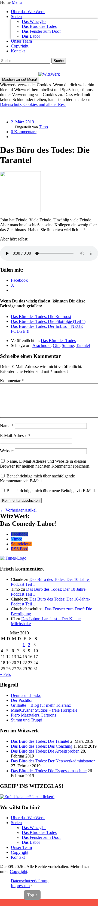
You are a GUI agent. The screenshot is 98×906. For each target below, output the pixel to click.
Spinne (68, 345)
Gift (56, 345)
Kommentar (12, 380)
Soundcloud (21, 544)
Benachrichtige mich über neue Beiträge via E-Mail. (51, 490)
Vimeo (16, 539)
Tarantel (83, 345)
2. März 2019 (22, 122)
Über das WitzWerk (28, 11)
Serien (16, 16)
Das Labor (31, 36)
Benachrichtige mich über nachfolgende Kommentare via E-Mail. (37, 478)
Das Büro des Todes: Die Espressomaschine (49, 770)
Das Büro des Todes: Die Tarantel (40, 741)
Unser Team (21, 41)
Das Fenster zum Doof (41, 31)
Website (7, 450)
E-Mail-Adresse (15, 435)
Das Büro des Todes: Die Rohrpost (41, 316)
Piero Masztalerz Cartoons (33, 715)
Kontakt (18, 51)
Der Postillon (22, 700)
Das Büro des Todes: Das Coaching (41, 746)
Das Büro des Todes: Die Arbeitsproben (45, 751)
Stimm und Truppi (26, 720)
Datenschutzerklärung (29, 880)
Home (5, 2)
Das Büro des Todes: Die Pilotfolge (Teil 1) (48, 321)
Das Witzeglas (34, 21)
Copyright (19, 46)
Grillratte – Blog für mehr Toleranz (41, 705)
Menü (17, 2)
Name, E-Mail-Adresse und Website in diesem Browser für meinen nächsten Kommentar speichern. (45, 463)
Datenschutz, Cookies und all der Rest (33, 104)
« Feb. (5, 674)
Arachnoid (41, 345)
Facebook (19, 534)
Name (7, 425)
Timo (43, 126)
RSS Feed (19, 548)
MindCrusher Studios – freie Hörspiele (44, 710)
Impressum (20, 885)
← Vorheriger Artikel (18, 510)
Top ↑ (32, 895)
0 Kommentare (23, 131)
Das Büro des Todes (39, 26)
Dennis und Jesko (26, 695)
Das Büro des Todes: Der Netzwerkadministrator (53, 761)
